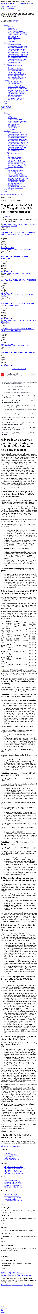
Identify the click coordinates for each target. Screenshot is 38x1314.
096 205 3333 (14, 22)
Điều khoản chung (6, 1285)
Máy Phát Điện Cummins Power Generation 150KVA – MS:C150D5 (17, 304)
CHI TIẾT (10, 248)
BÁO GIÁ (4, 248)
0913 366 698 (15, 20)
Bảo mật (14, 3)
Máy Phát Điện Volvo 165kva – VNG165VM (18, 352)
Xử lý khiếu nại (28, 1285)
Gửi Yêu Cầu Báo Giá (7, 194)
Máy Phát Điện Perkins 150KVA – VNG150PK (18, 280)
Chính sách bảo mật (17, 1285)
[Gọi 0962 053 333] (19, 1296)
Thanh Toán (21, 3)
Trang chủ (7, 216)
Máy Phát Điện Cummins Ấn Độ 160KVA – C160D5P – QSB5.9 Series (17, 330)
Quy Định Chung (6, 3)
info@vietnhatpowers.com (8, 6)
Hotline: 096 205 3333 (19, 369)
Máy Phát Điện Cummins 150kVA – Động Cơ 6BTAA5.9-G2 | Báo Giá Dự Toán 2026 (18, 233)
